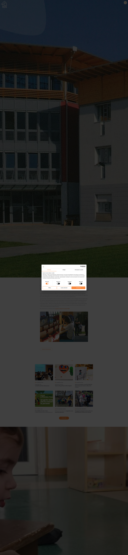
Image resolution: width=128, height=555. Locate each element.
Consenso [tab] (49, 269)
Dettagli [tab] (64, 269)
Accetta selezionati (64, 287)
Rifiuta (49, 287)
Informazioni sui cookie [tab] (79, 269)
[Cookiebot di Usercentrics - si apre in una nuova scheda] (81, 266)
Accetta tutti (78, 287)
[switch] (58, 283)
